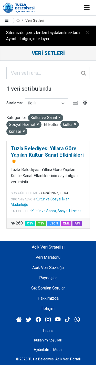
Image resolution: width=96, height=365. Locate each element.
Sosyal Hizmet (69, 211)
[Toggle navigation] (86, 7)
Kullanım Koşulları (48, 340)
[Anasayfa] (18, 20)
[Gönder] (84, 73)
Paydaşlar (48, 277)
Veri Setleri (34, 20)
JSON (53, 223)
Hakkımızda (48, 298)
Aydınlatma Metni (48, 350)
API (77, 223)
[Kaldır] (59, 117)
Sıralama (14, 103)
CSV (30, 223)
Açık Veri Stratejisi (48, 247)
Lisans (48, 331)
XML (66, 223)
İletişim (48, 308)
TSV (41, 223)
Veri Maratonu (48, 257)
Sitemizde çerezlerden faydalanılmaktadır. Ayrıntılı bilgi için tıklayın (43, 35)
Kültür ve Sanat (43, 211)
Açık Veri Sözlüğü (48, 267)
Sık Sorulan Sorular (48, 288)
